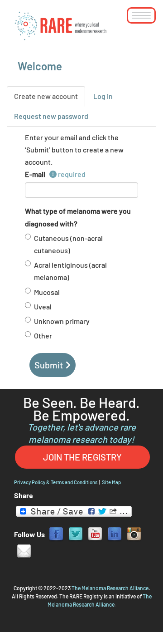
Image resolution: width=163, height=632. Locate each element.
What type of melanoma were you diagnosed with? (78, 216)
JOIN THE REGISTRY (82, 456)
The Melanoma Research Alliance (110, 588)
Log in (103, 96)
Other (43, 335)
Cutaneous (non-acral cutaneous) (68, 244)
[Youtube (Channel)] (95, 533)
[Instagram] (134, 533)
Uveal (43, 306)
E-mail (37, 174)
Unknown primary (62, 321)
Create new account (49, 99)
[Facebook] (56, 533)
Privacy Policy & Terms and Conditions (55, 482)
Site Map (111, 482)
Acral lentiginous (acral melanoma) (70, 270)
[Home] (61, 25)
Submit (48, 364)
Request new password (51, 116)
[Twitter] (75, 533)
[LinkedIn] (114, 533)
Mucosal (47, 292)
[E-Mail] (24, 550)
